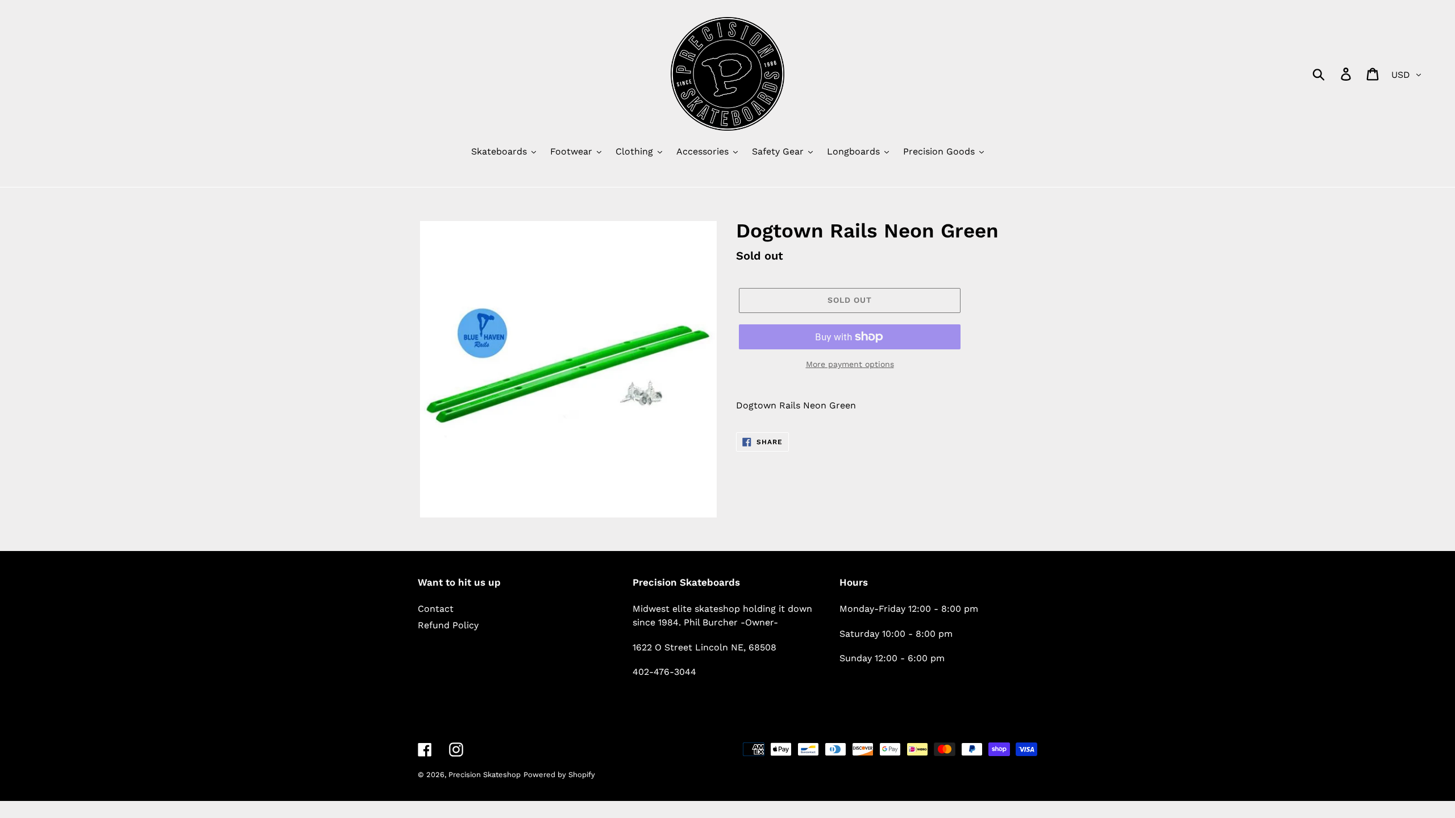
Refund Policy (448, 625)
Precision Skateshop (484, 774)
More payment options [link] (850, 364)
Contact (436, 608)
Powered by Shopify (559, 774)
